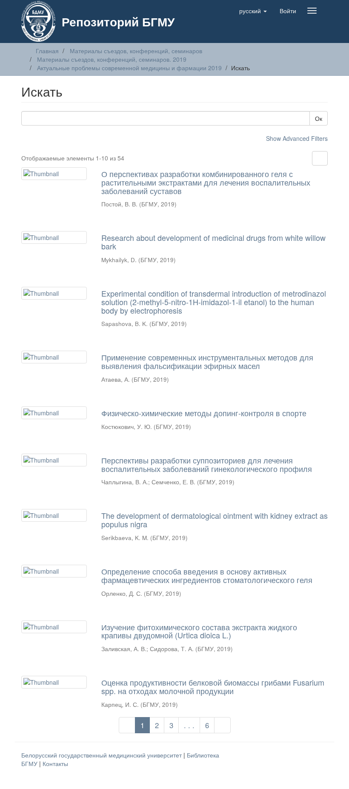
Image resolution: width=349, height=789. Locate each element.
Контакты (55, 763)
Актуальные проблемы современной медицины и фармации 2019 (129, 67)
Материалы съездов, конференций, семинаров (136, 50)
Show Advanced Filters (297, 138)
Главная (47, 50)
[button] (253, 10)
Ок (318, 118)
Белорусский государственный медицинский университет (102, 755)
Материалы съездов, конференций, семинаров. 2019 (111, 59)
